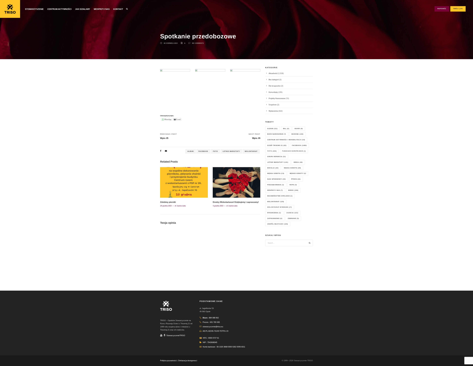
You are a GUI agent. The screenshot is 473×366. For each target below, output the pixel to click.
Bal (286, 128)
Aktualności (273, 73)
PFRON (296, 179)
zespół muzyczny (277, 224)
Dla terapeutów (274, 86)
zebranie (293, 218)
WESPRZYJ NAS (102, 9)
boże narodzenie (276, 134)
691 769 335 (215, 322)
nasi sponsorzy (276, 179)
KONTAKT (118, 9)
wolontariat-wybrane (279, 207)
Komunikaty (273, 92)
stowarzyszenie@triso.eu (213, 327)
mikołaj (273, 168)
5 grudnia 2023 (218, 206)
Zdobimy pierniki (168, 202)
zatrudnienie (274, 218)
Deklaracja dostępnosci (187, 360)
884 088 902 (214, 318)
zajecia (292, 213)
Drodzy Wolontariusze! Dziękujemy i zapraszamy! (236, 202)
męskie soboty (298, 173)
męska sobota (275, 173)
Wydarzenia (273, 111)
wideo (293, 190)
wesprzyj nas (275, 190)
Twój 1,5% (458, 8)
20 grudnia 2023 (166, 206)
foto (215, 151)
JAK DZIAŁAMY (82, 9)
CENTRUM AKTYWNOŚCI (59, 9)
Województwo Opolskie (280, 196)
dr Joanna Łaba (180, 206)
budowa (298, 134)
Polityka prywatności (168, 360)
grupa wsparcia (276, 156)
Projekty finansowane (277, 98)
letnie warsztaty (231, 151)
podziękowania (275, 184)
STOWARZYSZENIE (34, 9)
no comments (198, 43)
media (298, 162)
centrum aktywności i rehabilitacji (286, 139)
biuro (299, 128)
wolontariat (251, 151)
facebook (203, 151)
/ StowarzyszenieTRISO (175, 335)
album (190, 151)
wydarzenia (274, 213)
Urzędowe (273, 105)
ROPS (293, 184)
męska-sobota (292, 168)
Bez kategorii (274, 80)
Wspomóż (441, 8)
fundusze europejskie (294, 151)
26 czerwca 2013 (171, 43)
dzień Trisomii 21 (277, 145)
